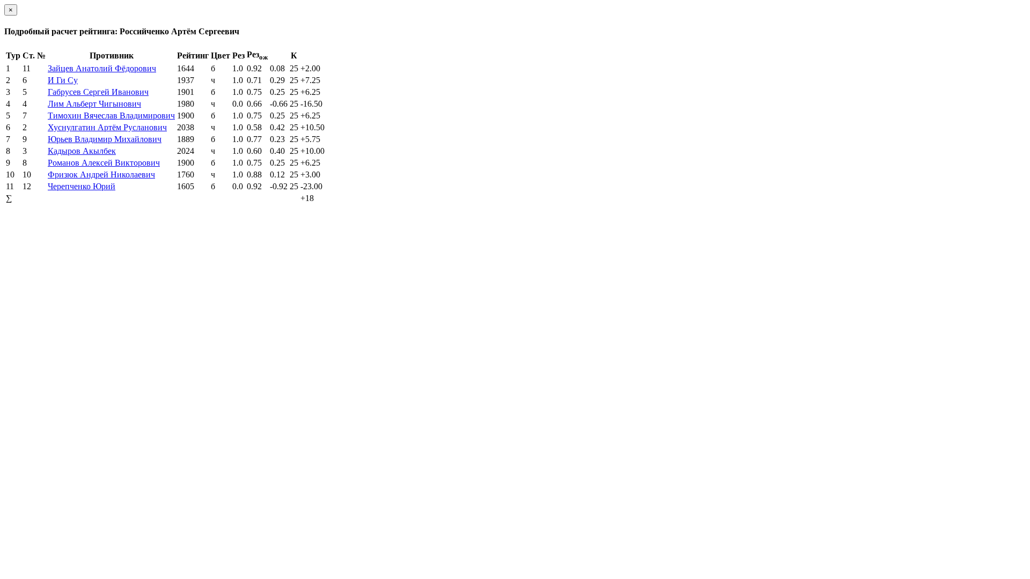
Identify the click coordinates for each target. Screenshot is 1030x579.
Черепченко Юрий (81, 186)
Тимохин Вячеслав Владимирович (111, 115)
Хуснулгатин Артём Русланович (107, 127)
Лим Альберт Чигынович (94, 103)
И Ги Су (63, 80)
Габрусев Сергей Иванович (98, 91)
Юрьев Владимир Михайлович (104, 139)
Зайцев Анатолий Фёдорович (102, 68)
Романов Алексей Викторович (104, 162)
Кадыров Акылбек (82, 150)
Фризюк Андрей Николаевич (101, 174)
